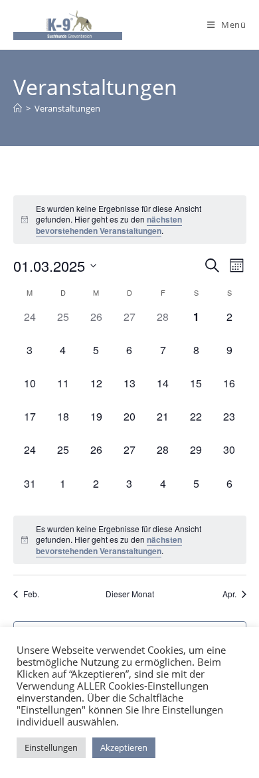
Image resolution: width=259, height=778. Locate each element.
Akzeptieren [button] (123, 747)
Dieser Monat (130, 594)
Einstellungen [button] (51, 747)
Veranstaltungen (67, 108)
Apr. (229, 594)
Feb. (31, 594)
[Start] (17, 108)
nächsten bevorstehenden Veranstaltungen (109, 225)
